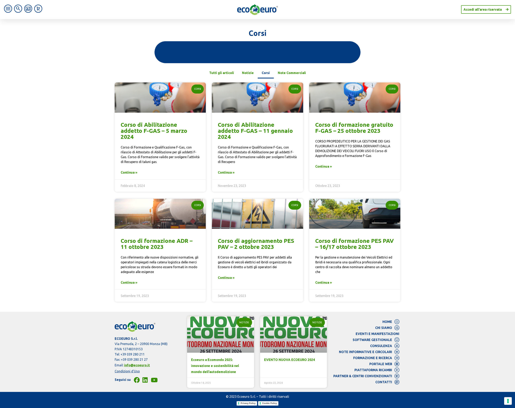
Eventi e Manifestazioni (377, 334)
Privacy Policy (248, 403)
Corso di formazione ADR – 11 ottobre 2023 (157, 244)
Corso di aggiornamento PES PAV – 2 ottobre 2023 (256, 244)
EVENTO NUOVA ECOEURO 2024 (289, 360)
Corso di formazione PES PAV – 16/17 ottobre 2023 (354, 244)
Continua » (129, 172)
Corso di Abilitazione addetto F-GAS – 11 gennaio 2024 (255, 131)
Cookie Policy (269, 403)
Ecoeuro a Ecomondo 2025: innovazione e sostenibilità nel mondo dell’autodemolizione (215, 366)
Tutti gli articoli (221, 73)
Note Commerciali (292, 73)
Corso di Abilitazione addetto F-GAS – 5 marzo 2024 (154, 131)
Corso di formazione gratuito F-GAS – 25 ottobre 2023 (354, 128)
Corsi (266, 73)
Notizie (248, 73)
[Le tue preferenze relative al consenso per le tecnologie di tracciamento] (508, 401)
